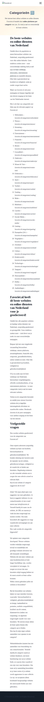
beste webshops (20, 70)
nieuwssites (13, 73)
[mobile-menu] (40, 3)
